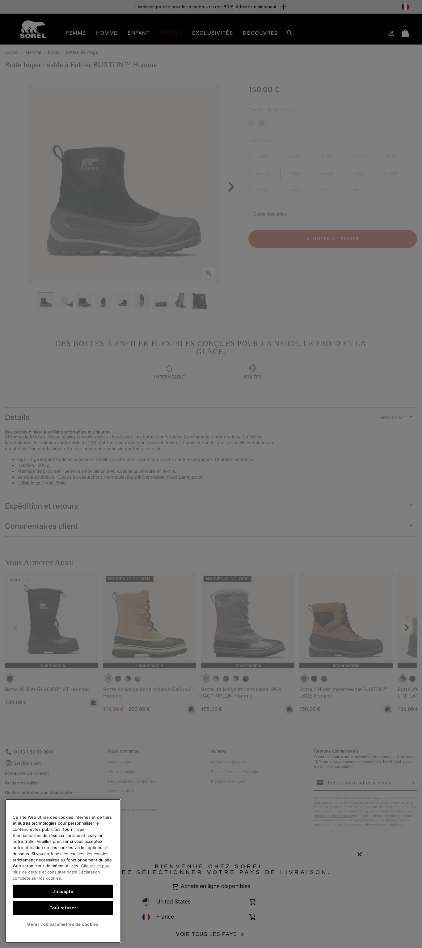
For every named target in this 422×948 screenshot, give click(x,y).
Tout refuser (63, 907)
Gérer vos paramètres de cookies (62, 924)
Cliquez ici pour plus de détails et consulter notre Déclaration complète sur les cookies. (62, 871)
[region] (63, 871)
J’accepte (63, 891)
